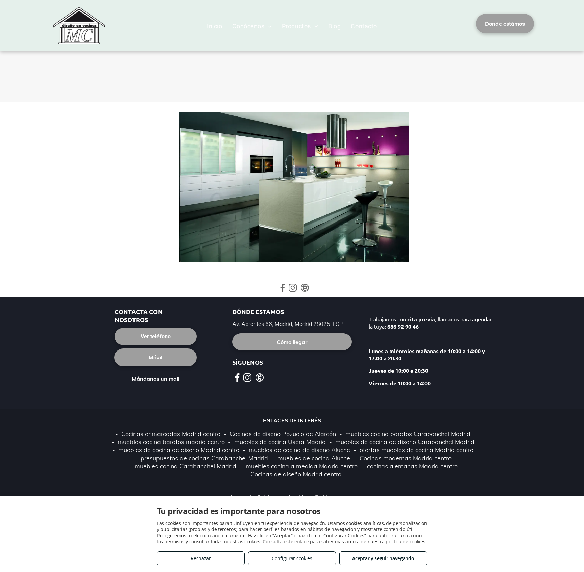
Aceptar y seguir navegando (383, 558)
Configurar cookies (292, 558)
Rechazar (201, 558)
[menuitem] (214, 26)
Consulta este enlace (286, 541)
